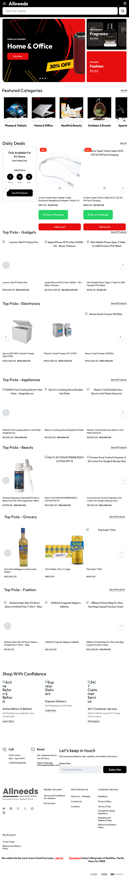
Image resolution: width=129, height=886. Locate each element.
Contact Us (76, 801)
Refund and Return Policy (107, 826)
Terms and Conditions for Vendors (54, 797)
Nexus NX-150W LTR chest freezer (20, 353)
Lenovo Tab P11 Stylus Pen (15, 282)
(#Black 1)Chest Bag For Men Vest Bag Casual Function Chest (104, 643)
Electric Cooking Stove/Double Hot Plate (64, 430)
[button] (40, 78)
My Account (49, 803)
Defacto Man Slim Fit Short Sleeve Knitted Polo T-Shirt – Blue (20, 643)
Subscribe (64, 763)
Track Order (9, 841)
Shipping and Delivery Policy (105, 819)
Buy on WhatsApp (55, 214)
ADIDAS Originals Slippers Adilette (62, 642)
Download (75, 858)
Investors (75, 806)
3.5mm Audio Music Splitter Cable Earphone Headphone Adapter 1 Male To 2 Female (59, 200)
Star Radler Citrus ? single (57, 569)
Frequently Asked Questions (106, 812)
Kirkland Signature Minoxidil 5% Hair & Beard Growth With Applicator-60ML (21, 499)
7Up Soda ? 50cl (94, 569)
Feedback (102, 796)
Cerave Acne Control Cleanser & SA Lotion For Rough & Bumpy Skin (104, 499)
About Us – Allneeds (80, 796)
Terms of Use (104, 806)
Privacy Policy (104, 801)
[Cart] (124, 3)
